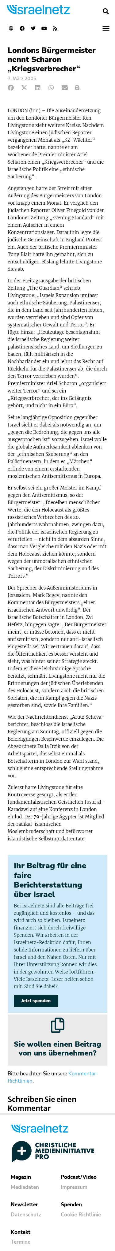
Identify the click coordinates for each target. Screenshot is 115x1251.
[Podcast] (11, 28)
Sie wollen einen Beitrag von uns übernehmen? (57, 1048)
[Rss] (55, 28)
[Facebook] (22, 28)
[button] (106, 11)
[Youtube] (44, 28)
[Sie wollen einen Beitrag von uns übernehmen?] (57, 1025)
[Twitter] (33, 28)
